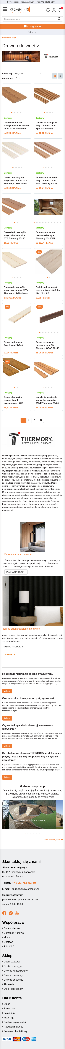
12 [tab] (51, 222)
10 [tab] (48, 222)
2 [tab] (46, 112)
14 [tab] (54, 222)
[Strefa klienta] (54, 10)
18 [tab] (60, 222)
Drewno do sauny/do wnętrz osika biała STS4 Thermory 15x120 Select (16, 290)
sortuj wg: (7, 73)
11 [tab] (54, 332)
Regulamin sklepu (13, 1026)
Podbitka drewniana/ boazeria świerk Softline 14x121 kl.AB (48, 290)
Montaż (8, 937)
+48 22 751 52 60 (48, 2)
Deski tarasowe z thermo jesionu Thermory (29, 821)
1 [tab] (11, 112)
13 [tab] (57, 332)
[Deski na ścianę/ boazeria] (32, 537)
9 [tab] (51, 332)
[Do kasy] (60, 10)
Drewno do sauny (13, 975)
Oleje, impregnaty (13, 989)
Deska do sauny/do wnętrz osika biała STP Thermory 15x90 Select (15, 180)
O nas (7, 1004)
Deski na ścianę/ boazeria (16, 554)
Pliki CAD (9, 946)
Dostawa (8, 942)
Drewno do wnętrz (13, 979)
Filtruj (31, 32)
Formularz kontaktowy (15, 1031)
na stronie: (7, 78)
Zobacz (7, 691)
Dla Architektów (12, 928)
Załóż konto (10, 1008)
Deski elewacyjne (13, 966)
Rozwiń (8, 654)
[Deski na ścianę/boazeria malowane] (32, 601)
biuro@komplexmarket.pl (25, 889)
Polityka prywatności (15, 1022)
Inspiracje (9, 1017)
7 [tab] (20, 112)
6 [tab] (52, 112)
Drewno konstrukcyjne (16, 970)
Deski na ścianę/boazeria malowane (20, 628)
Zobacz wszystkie (52, 839)
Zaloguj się (10, 1013)
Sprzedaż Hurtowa (14, 933)
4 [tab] (49, 112)
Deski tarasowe (12, 961)
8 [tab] (45, 222)
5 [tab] (17, 112)
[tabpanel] (16, 97)
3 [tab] (14, 112)
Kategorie (32, 26)
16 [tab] (57, 222)
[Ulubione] (48, 10)
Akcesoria (9, 984)
